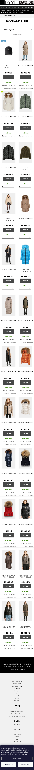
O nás (17, 698)
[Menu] (2, 2)
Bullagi (17, 736)
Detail (8, 77)
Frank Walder (17, 734)
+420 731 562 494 (28, 7)
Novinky (17, 691)
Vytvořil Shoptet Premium (18, 669)
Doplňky (17, 688)
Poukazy (17, 701)
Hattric (17, 739)
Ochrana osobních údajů (17, 716)
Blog (17, 709)
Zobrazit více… (17, 741)
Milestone (17, 729)
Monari (17, 727)
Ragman (17, 724)
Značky (17, 693)
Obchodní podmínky (17, 714)
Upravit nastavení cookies (22, 666)
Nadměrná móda (17, 686)
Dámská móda (17, 681)
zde (25, 754)
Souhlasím (25, 765)
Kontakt (17, 696)
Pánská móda (17, 684)
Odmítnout (9, 765)
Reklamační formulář (17, 711)
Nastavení (17, 758)
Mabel (17, 732)
